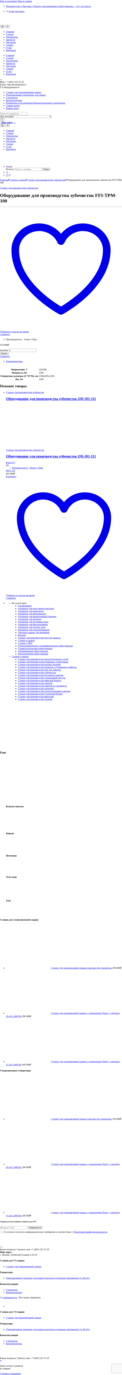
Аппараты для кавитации (31, 611)
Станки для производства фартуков (36, 696)
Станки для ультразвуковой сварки (23, 1266)
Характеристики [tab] (14, 361)
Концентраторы (14, 100)
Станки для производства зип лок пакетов (39, 670)
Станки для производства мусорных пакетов (40, 675)
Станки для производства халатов (35, 699)
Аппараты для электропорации (34, 630)
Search (9, 166)
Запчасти (10, 39)
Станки (10, 34)
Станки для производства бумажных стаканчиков (43, 662)
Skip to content (25, 1)
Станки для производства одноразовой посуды (41, 678)
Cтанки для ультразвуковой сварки (23, 92)
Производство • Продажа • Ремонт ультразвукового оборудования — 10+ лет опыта (48, 6)
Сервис (9, 45)
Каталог (22, 635)
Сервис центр (13, 105)
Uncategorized (25, 606)
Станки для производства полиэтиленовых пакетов (44, 691)
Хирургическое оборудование (33, 654)
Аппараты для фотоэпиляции (33, 624)
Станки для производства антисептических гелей (43, 659)
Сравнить (5, 334)
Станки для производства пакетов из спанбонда (42, 686)
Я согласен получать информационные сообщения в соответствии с (55, 1232)
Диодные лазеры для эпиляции (33, 632)
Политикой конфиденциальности (90, 1232)
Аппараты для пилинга (30, 619)
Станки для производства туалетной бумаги (40, 694)
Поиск (46, 169)
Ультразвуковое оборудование (33, 651)
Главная (10, 31)
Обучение (11, 42)
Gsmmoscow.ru (9, 1297)
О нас (9, 47)
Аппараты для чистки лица (32, 627)
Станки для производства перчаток (36, 688)
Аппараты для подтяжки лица (33, 622)
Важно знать (12, 108)
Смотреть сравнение (10, 1373)
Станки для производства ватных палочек (39, 664)
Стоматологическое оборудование (35, 648)
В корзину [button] (11, 476)
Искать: (10, 169)
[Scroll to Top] (0, 1361)
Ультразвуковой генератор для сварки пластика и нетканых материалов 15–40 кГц (48, 1278)
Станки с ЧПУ (25, 643)
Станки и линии (17, 180)
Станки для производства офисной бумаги (39, 680)
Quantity (4, 350)
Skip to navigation (8, 1)
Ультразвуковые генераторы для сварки (26, 95)
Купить (4, 353)
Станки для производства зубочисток (46, 180)
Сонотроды (12, 97)
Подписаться (35, 1228)
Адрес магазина (16, 11)
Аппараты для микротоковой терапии (37, 616)
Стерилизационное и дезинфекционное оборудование (45, 646)
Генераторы (12, 37)
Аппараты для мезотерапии (32, 614)
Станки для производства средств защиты (39, 638)
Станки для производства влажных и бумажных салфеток (47, 667)
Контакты (11, 50)
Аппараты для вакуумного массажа (36, 608)
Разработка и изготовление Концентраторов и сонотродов (35, 103)
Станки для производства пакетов (35, 683)
